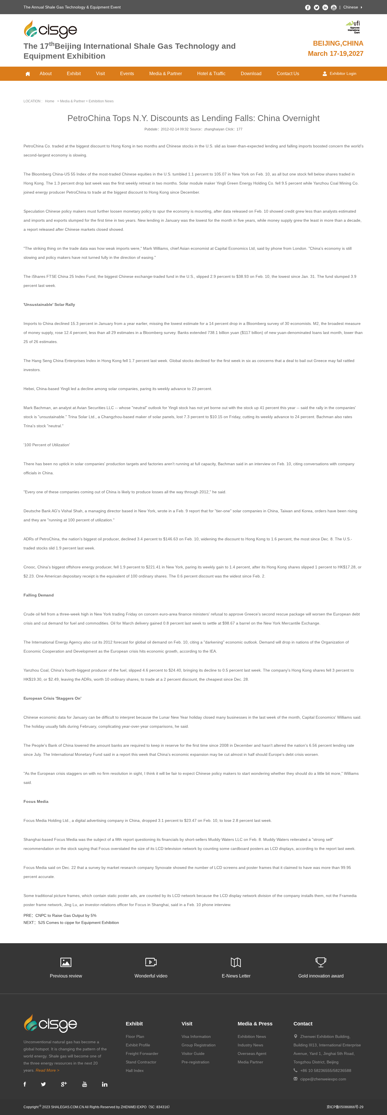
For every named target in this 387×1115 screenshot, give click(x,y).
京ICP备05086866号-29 (345, 1107)
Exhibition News (252, 1036)
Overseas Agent (252, 1053)
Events (127, 73)
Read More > (47, 1070)
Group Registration (199, 1045)
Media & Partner (165, 73)
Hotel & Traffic (211, 73)
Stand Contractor (141, 1062)
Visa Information (196, 1036)
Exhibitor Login (343, 73)
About (46, 73)
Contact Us (288, 73)
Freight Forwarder (142, 1053)
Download (251, 73)
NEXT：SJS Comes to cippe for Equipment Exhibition (71, 922)
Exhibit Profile (138, 1045)
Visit (100, 73)
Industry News (250, 1045)
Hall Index (135, 1070)
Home (49, 101)
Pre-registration (195, 1062)
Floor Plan (135, 1036)
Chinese (350, 7)
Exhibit (74, 73)
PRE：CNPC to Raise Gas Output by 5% (60, 915)
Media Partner (250, 1062)
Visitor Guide (193, 1053)
